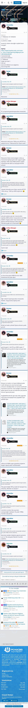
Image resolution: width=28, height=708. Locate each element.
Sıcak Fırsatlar (6, 595)
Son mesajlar (15, 588)
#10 (26, 289)
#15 (26, 477)
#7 (26, 206)
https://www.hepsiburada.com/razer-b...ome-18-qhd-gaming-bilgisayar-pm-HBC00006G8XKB (12, 52)
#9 (26, 263)
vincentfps (5, 14)
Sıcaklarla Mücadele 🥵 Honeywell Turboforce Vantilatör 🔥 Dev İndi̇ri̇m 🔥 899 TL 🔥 (14, 624)
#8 (26, 235)
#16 (26, 500)
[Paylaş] (24, 32)
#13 (26, 380)
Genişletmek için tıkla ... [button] (14, 94)
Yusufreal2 (22, 689)
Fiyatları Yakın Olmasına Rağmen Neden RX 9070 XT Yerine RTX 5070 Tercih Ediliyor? (13, 615)
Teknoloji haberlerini (20, 659)
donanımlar (5, 662)
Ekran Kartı (5, 620)
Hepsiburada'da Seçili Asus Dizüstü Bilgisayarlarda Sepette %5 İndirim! (13, 606)
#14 (26, 445)
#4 (26, 123)
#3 (26, 108)
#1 (26, 32)
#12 (26, 339)
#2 (26, 78)
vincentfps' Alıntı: (6, 81)
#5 (26, 155)
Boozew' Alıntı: (5, 180)
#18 (26, 551)
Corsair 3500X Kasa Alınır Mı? (11, 598)
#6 (26, 177)
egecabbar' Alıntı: (6, 209)
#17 (26, 525)
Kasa (4, 602)
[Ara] (11, 2)
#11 (26, 315)
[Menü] (2, 3)
